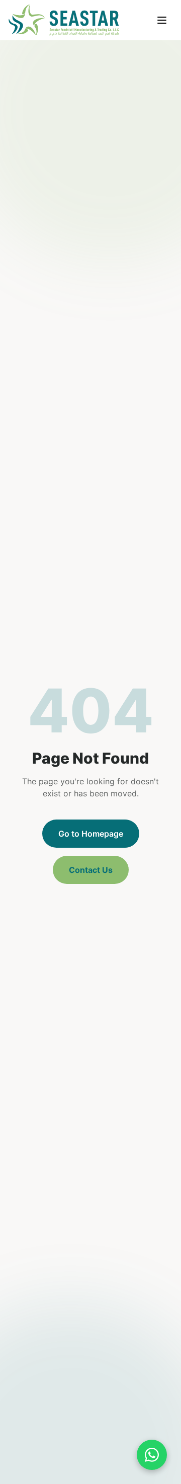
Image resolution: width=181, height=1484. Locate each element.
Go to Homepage (90, 834)
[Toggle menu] (162, 20)
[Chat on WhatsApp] (152, 1455)
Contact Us (91, 870)
